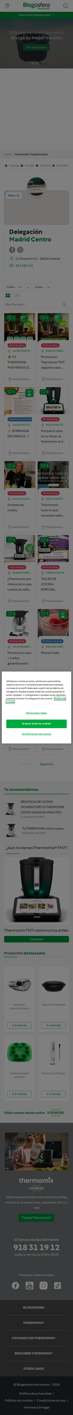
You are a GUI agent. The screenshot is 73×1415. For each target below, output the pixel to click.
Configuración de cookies (36, 734)
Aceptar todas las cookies (36, 723)
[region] (36, 707)
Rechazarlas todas (36, 713)
